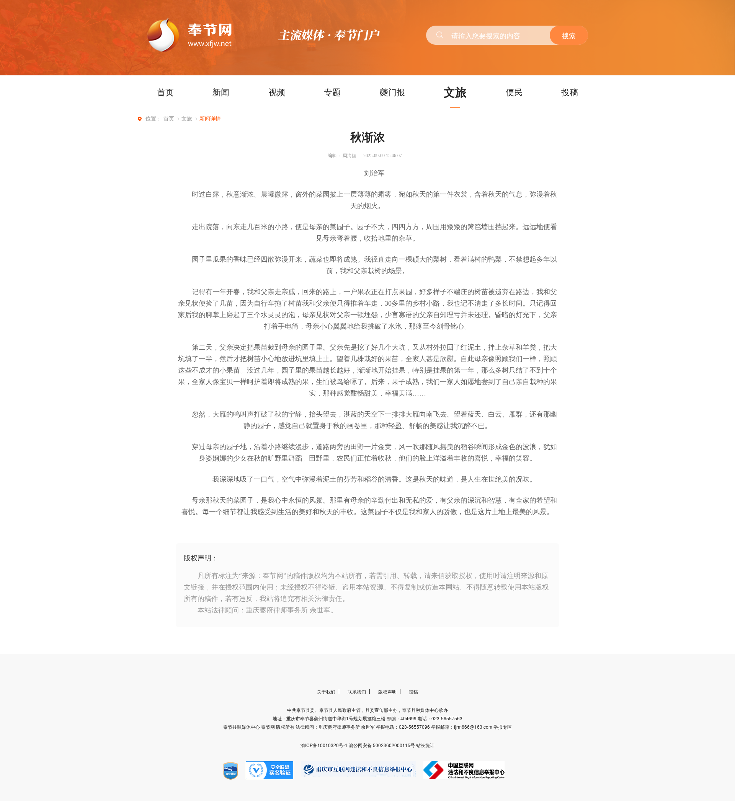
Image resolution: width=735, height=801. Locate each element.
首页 (165, 92)
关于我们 (326, 691)
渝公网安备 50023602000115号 (382, 745)
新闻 (220, 92)
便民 (514, 92)
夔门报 (392, 92)
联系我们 (357, 691)
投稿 (569, 92)
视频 (276, 92)
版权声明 (387, 691)
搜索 (569, 35)
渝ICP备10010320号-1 (325, 745)
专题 (332, 92)
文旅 (455, 91)
